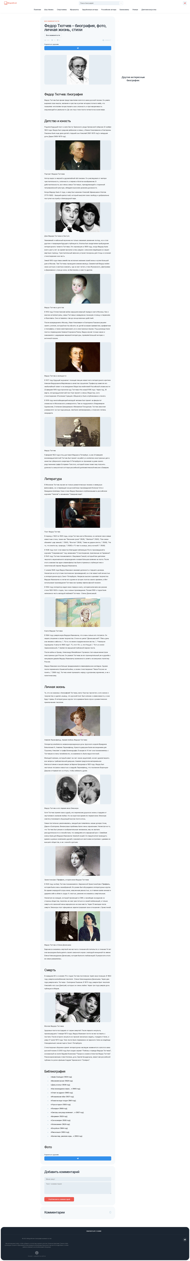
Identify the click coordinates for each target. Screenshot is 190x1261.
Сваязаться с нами (93, 1231)
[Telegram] (185, 3)
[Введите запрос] (101, 3)
